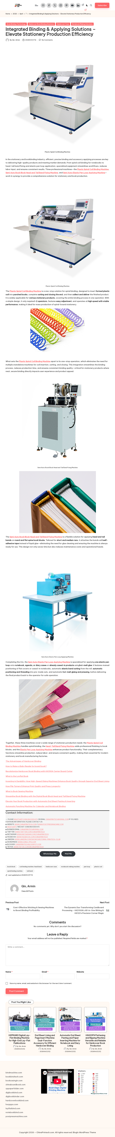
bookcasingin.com (14, 1080)
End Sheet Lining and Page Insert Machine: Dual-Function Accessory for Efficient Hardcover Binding (45, 1040)
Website (80, 972)
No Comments (47, 40)
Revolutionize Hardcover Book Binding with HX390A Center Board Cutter (39, 771)
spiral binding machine (14, 871)
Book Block (95, 1024)
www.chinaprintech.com (25, 824)
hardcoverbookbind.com (17, 1100)
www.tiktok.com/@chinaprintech (29, 847)
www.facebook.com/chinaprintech (32, 837)
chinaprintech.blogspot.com (28, 844)
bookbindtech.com (14, 1076)
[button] (102, 5)
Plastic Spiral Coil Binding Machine (93, 169)
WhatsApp (11, 827)
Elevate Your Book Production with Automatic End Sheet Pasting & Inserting (40, 801)
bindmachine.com (14, 1072)
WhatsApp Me (49, 853)
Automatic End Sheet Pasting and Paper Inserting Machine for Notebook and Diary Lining (70, 1040)
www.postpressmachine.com (50, 824)
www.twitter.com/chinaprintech (30, 832)
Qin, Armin (28, 886)
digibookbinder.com (15, 1096)
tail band (30, 871)
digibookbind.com (14, 1092)
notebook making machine (70, 866)
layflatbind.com (13, 1108)
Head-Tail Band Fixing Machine (60, 746)
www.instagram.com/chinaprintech (33, 834)
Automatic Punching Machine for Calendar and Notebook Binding (36, 806)
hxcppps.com (12, 1104)
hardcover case (51, 866)
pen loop (87, 866)
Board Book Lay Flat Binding (19, 1023)
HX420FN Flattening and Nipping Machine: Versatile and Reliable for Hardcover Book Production (95, 1040)
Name (9, 972)
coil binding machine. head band (31, 866)
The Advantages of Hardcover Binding (23, 761)
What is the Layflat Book (17, 776)
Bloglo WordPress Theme (84, 1132)
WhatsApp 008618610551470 (26, 819)
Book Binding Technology (16, 24)
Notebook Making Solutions (82, 24)
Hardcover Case (63, 24)
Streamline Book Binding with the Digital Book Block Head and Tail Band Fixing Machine (45, 796)
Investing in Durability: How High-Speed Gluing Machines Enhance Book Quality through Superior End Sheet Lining (57, 781)
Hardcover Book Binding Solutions (41, 24)
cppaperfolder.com (15, 1088)
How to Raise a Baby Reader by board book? (26, 766)
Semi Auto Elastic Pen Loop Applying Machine (84, 172)
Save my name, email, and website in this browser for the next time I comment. (41, 983)
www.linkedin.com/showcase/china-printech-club (37, 839)
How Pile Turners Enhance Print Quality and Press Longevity (33, 786)
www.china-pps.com (27, 842)
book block (11, 866)
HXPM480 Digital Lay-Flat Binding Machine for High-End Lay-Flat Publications (19, 1039)
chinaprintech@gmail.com (57, 819)
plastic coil (98, 866)
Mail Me (68, 853)
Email (45, 972)
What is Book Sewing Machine (19, 791)
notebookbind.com (14, 1112)
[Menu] (36, 5)
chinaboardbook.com (15, 1084)
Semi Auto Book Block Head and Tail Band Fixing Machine (32, 172)
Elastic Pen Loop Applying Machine (36, 749)
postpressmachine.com (16, 1116)
